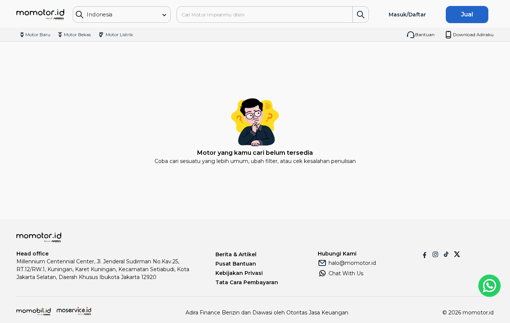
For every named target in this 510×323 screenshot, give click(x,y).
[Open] (164, 15)
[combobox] (116, 14)
